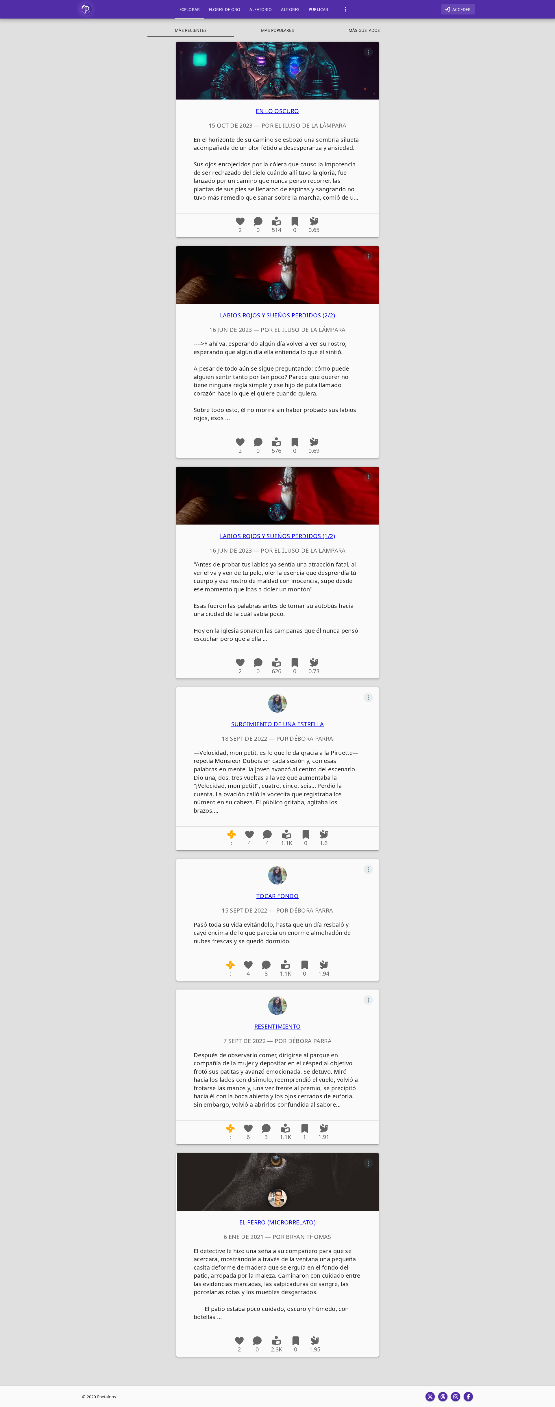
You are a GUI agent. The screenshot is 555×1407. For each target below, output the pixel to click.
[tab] (189, 9)
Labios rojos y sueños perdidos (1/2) (277, 536)
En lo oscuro (277, 111)
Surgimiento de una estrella (277, 724)
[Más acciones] (368, 52)
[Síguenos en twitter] (430, 1396)
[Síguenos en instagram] (455, 1396)
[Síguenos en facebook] (468, 1396)
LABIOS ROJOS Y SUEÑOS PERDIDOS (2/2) (277, 315)
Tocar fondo (277, 896)
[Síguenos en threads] (442, 1396)
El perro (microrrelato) (277, 1222)
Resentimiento (277, 1026)
